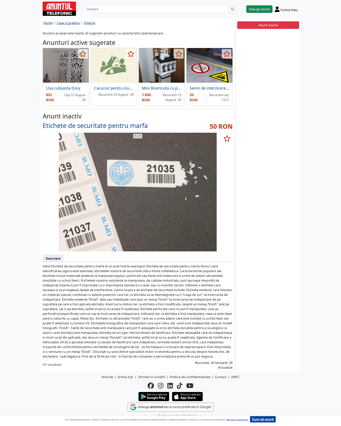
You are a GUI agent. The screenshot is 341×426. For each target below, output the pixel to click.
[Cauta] (233, 9)
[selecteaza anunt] (83, 54)
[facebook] (151, 385)
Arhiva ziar (125, 377)
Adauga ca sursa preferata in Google (174, 407)
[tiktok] (179, 385)
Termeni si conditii (151, 377)
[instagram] (160, 385)
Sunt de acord (263, 419)
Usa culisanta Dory (63, 88)
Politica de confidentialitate (190, 377)
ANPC (235, 377)
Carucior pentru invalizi (115, 88)
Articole (107, 377)
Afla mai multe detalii (237, 419)
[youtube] (189, 385)
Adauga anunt (259, 9)
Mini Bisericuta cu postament (168, 88)
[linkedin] (170, 385)
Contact (221, 377)
